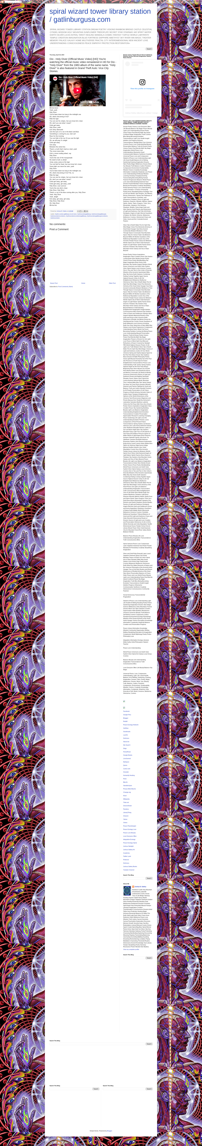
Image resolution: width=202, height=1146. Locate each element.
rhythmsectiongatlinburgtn (99, 214)
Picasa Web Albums (129, 789)
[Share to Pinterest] (87, 211)
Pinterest (126, 860)
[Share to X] (82, 211)
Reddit (125, 721)
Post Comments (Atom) (65, 286)
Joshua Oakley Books (130, 866)
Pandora (126, 809)
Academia (126, 853)
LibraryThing (127, 812)
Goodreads (126, 731)
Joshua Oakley (130, 113)
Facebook (126, 711)
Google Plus (127, 715)
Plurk (124, 779)
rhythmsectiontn (55, 218)
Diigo (125, 748)
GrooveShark (127, 806)
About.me (126, 741)
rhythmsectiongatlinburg (84, 214)
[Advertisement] (137, 998)
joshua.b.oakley (144, 113)
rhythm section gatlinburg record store (66, 214)
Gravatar (126, 772)
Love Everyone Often (130, 836)
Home (83, 283)
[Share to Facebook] (85, 211)
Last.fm (125, 735)
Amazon (125, 816)
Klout (124, 795)
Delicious (126, 738)
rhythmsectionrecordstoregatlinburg (76, 216)
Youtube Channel (128, 870)
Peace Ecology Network (130, 725)
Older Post (112, 283)
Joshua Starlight (128, 846)
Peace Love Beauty (129, 833)
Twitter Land (127, 856)
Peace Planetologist (129, 826)
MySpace (126, 762)
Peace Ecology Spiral (130, 843)
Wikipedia (126, 799)
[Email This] (78, 211)
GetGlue (125, 728)
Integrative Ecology (129, 839)
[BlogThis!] (80, 211)
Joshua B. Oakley (140, 886)
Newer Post (54, 283)
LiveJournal (127, 758)
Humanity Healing (129, 775)
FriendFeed (127, 752)
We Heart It (126, 745)
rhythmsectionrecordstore (57, 216)
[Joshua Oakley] (124, 708)
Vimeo (125, 822)
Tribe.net (126, 802)
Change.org (127, 792)
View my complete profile (131, 949)
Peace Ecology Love (129, 829)
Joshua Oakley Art (129, 849)
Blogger (125, 718)
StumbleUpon (127, 785)
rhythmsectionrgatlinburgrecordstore (97, 216)
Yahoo (125, 819)
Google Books (127, 755)
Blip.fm (125, 782)
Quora (125, 765)
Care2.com (126, 769)
